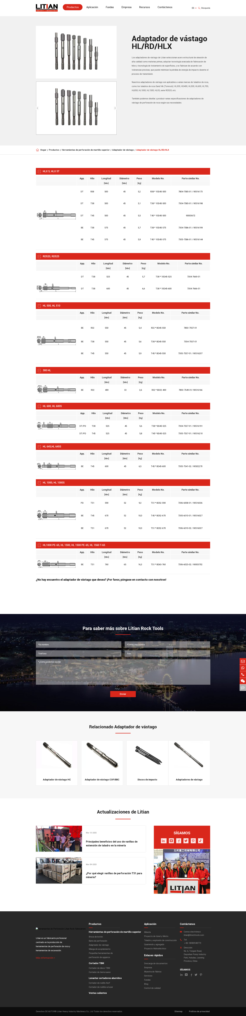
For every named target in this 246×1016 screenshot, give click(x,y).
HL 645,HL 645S (52, 446)
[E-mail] (243, 661)
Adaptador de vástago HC (57, 779)
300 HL (47, 370)
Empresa (126, 7)
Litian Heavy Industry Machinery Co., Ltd (75, 1011)
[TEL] (243, 674)
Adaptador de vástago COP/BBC (102, 779)
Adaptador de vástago (123, 150)
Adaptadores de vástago (189, 779)
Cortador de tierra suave (100, 972)
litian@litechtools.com (194, 935)
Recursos (144, 7)
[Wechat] (243, 681)
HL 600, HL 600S (52, 406)
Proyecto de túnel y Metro (156, 936)
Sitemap (178, 1011)
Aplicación (92, 7)
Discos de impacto (147, 779)
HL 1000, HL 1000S (54, 482)
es (193, 8)
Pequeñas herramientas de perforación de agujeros (101, 955)
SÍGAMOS (185, 969)
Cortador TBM (96, 963)
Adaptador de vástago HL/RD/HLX (152, 150)
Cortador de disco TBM (99, 968)
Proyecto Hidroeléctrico (155, 948)
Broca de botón (96, 937)
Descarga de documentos (155, 963)
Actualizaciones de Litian (123, 812)
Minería (147, 932)
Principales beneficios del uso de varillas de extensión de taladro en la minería (111, 843)
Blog (146, 984)
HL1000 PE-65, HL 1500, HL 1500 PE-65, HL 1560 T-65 (74, 545)
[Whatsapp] (243, 668)
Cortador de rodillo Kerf (99, 983)
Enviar (123, 694)
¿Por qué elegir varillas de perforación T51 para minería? (114, 875)
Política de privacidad (199, 1011)
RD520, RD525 (51, 256)
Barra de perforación (98, 941)
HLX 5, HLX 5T (51, 171)
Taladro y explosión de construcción (160, 940)
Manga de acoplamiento (99, 949)
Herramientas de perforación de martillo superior (86, 150)
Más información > (45, 957)
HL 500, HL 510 (51, 305)
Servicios (148, 976)
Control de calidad (152, 988)
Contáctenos (165, 7)
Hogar (43, 150)
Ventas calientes (98, 993)
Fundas (110, 7)
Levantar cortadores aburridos (105, 978)
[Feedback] (243, 687)
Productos (73, 7)
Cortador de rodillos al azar (101, 987)
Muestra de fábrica (152, 971)
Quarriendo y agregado (154, 944)
